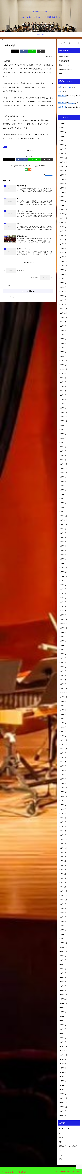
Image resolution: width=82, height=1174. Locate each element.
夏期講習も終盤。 (65, 56)
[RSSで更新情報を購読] (29, 169)
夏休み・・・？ (64, 65)
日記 (5, 146)
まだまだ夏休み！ (65, 61)
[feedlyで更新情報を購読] (26, 169)
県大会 (61, 74)
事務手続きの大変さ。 (66, 69)
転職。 (60, 87)
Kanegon (68, 87)
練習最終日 (62, 96)
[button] (41, 51)
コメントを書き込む (28, 291)
